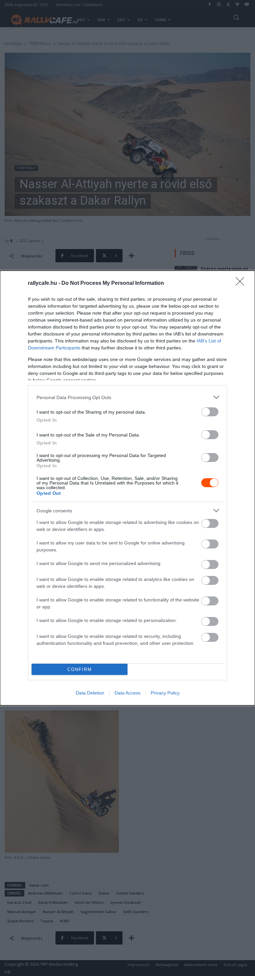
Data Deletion (90, 692)
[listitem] (127, 397)
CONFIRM (79, 669)
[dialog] (127, 488)
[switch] (209, 411)
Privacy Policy (165, 692)
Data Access (127, 692)
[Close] (242, 283)
